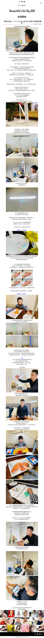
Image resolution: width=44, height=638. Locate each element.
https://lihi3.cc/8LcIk (22, 603)
